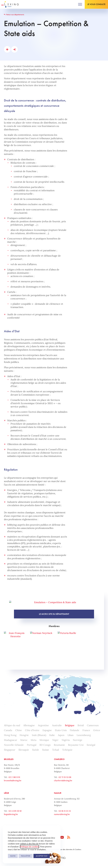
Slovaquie (23, 749)
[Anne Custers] (52, 659)
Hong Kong (10, 735)
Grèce (96, 730)
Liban (70, 735)
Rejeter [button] (12, 856)
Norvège (77, 739)
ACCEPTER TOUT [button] (41, 856)
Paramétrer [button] (25, 856)
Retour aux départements (15, 14)
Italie (52, 735)
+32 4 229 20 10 (14, 811)
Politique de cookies (29, 846)
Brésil (81, 725)
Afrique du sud (12, 725)
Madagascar (10, 739)
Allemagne (29, 725)
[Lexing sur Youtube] (62, 837)
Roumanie (59, 744)
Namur (57, 793)
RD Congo (45, 744)
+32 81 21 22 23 (64, 811)
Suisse (45, 749)
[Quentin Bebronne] (92, 641)
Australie (57, 725)
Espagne (47, 730)
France (86, 730)
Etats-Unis (61, 730)
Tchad (55, 749)
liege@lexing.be (11, 814)
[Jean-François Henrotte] (15, 641)
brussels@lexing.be (12, 780)
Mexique (44, 739)
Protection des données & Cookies (68, 849)
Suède (35, 749)
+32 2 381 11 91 (14, 777)
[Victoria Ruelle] (66, 641)
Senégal (91, 744)
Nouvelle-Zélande (14, 744)
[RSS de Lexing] (68, 837)
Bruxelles (8, 759)
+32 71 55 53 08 (64, 777)
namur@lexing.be (62, 814)
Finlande (74, 730)
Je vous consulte (96, 4)
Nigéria (66, 739)
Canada (8, 730)
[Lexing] (10, 4)
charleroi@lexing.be (63, 780)
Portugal (31, 744)
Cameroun (93, 725)
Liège (6, 793)
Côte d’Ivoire (32, 730)
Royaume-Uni (76, 744)
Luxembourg (84, 735)
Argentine (43, 725)
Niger (55, 739)
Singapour (9, 749)
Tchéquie (67, 749)
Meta (33, 739)
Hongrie (24, 735)
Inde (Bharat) (39, 735)
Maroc (24, 739)
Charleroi (59, 759)
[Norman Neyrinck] (41, 641)
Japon (61, 735)
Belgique (69, 725)
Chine (18, 730)
